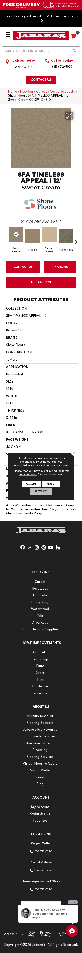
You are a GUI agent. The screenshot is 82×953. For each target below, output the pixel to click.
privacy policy (42, 470)
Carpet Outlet (41, 843)
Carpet (41, 91)
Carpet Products (62, 91)
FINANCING (60, 267)
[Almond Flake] (49, 234)
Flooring (26, 91)
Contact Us (23, 267)
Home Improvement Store (41, 881)
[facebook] (22, 547)
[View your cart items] (73, 36)
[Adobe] (32, 236)
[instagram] (37, 547)
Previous (6, 236)
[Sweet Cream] (16, 234)
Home (12, 91)
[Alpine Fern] (66, 236)
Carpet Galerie (41, 862)
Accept (31, 483)
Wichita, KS (23, 67)
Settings (41, 491)
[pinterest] (43, 547)
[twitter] (29, 547)
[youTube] (50, 547)
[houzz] (58, 547)
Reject (51, 483)
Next (76, 236)
